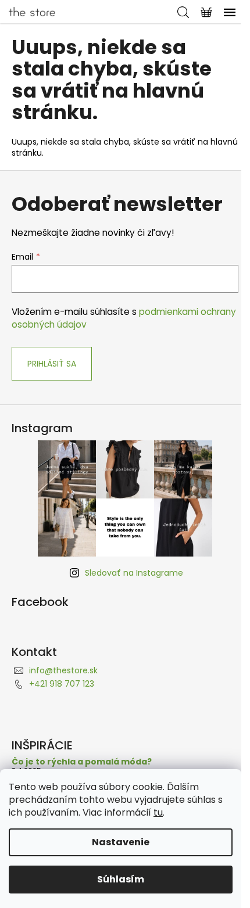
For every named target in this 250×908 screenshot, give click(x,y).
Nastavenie (120, 842)
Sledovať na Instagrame (134, 573)
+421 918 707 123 (61, 684)
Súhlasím (120, 879)
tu (158, 812)
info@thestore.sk (63, 670)
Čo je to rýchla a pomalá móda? (82, 762)
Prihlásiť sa (51, 363)
